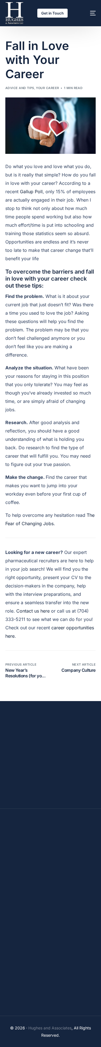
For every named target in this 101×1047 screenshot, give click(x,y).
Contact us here (33, 611)
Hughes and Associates (50, 1028)
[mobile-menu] (87, 13)
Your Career (47, 88)
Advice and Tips (19, 88)
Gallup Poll (31, 191)
